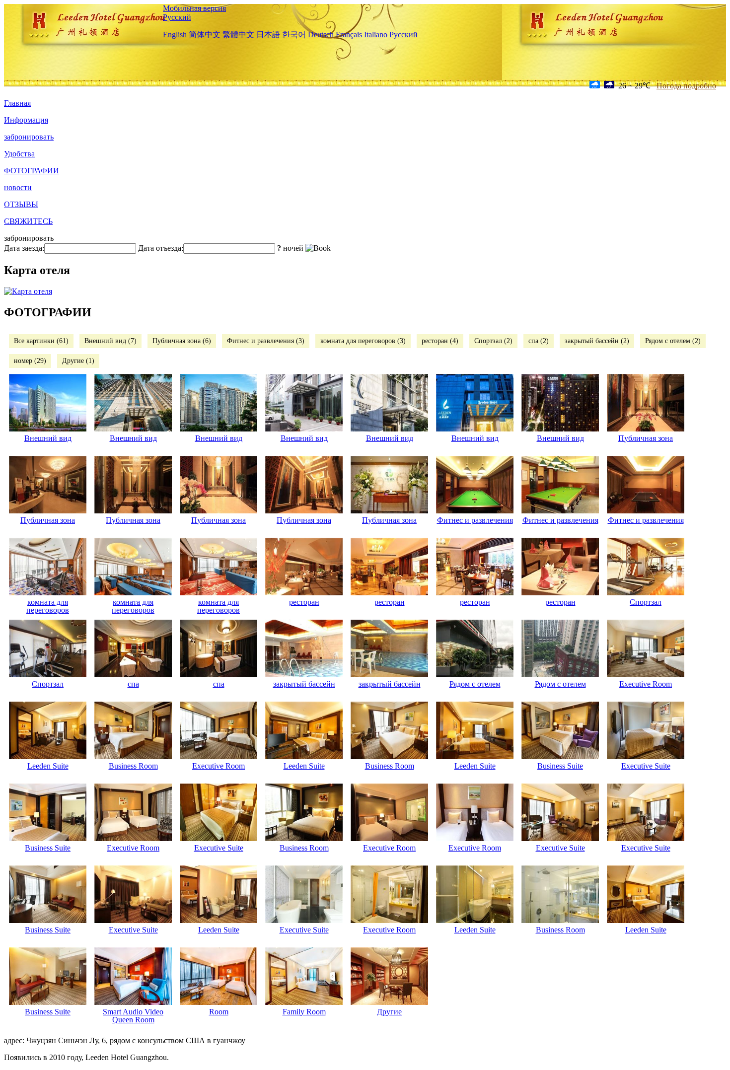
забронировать (29, 137)
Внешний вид (48, 438)
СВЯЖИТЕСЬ (28, 221)
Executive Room (645, 684)
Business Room (133, 766)
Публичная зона (645, 438)
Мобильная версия (194, 8)
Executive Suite (645, 766)
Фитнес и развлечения (475, 520)
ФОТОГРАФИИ (31, 170)
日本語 (268, 34)
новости (18, 187)
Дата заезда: (24, 248)
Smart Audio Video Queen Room (133, 1015)
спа (133, 684)
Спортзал (645, 602)
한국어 (294, 34)
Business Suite (560, 766)
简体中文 (204, 34)
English (175, 34)
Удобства (19, 153)
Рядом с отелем (475, 684)
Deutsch (321, 34)
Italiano (375, 34)
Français (349, 34)
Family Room (304, 1011)
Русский (177, 17)
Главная (17, 103)
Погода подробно (686, 85)
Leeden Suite (48, 766)
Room (218, 1011)
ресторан (304, 602)
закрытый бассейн (304, 684)
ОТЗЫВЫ (21, 204)
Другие (389, 1011)
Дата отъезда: (160, 248)
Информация (26, 120)
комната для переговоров (47, 606)
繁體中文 (238, 34)
